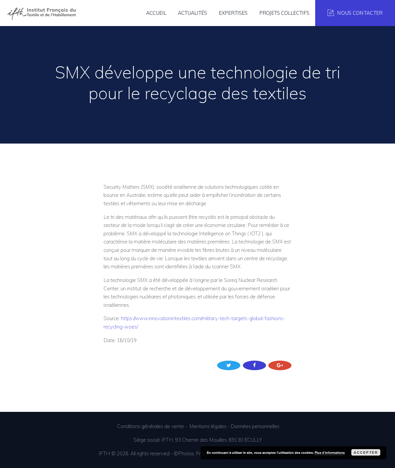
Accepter (366, 452)
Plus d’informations (330, 452)
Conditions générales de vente (150, 426)
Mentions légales (207, 426)
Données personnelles (255, 426)
